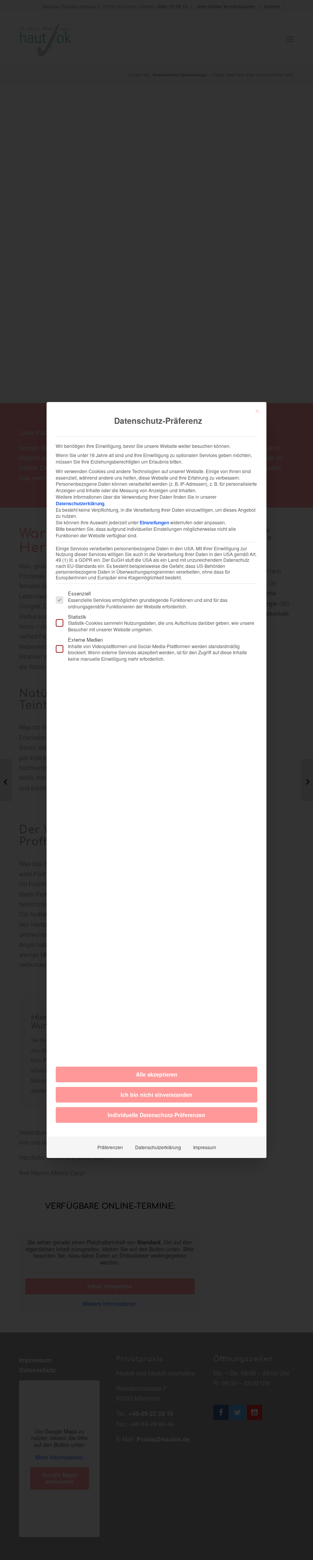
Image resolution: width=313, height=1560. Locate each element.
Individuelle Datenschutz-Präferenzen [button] (156, 1115)
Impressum (204, 1147)
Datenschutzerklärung (80, 503)
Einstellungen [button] (154, 522)
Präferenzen (110, 1147)
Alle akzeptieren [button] (156, 1074)
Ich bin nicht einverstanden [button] (156, 1094)
